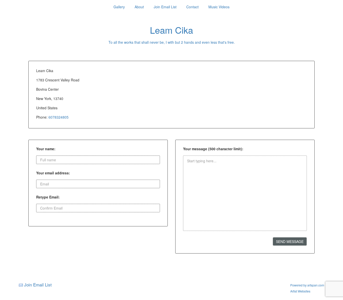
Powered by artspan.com (307, 285)
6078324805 (58, 117)
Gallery (119, 6)
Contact (192, 6)
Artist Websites (300, 291)
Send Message (290, 241)
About (139, 6)
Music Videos (219, 6)
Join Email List (165, 6)
